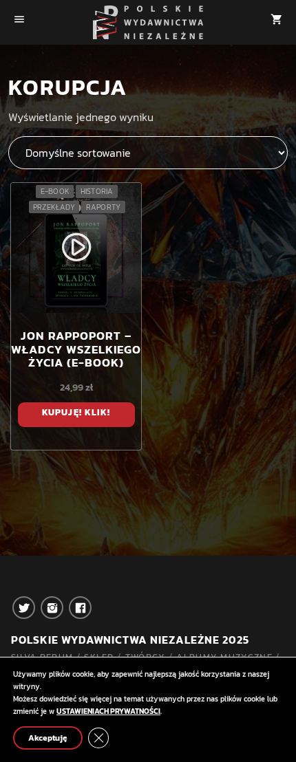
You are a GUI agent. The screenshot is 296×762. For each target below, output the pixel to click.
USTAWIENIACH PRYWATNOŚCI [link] (108, 711)
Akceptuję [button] (47, 738)
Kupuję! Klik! (76, 412)
